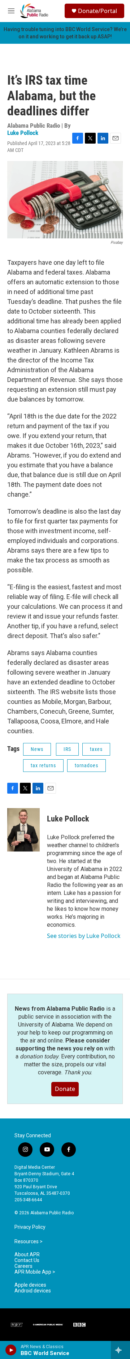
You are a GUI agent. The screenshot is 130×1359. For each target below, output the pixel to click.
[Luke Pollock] (23, 830)
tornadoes (86, 765)
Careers (23, 1266)
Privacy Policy (30, 1227)
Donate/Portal (97, 11)
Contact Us (26, 1260)
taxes (96, 749)
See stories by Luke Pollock (84, 936)
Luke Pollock (22, 132)
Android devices (32, 1291)
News (37, 749)
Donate (65, 1089)
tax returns (43, 765)
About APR (27, 1254)
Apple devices (30, 1285)
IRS (67, 749)
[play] (11, 1350)
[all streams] (120, 1350)
